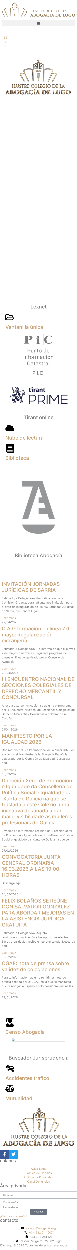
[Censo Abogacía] (9, 1022)
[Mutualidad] (9, 1088)
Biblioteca (17, 458)
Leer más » (9, 618)
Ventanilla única (24, 327)
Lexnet (38, 307)
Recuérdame (10, 1207)
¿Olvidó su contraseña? (13, 1216)
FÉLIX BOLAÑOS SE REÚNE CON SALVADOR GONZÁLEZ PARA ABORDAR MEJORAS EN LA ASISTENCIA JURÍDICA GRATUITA (38, 913)
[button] (38, 23)
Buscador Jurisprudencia (39, 1058)
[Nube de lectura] (9, 427)
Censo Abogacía (25, 1032)
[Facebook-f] (4, 1154)
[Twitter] (13, 1154)
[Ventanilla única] (9, 317)
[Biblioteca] (9, 448)
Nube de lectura (24, 438)
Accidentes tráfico (27, 1078)
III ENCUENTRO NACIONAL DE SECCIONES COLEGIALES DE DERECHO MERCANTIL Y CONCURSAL (38, 688)
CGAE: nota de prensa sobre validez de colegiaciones (35, 966)
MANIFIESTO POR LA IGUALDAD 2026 (27, 739)
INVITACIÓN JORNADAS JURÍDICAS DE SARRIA (31, 587)
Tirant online (39, 417)
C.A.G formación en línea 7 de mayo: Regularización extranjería (37, 635)
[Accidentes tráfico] (9, 1068)
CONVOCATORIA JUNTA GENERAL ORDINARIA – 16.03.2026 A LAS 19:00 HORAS (31, 866)
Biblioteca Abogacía (38, 555)
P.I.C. (38, 373)
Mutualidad (18, 1098)
